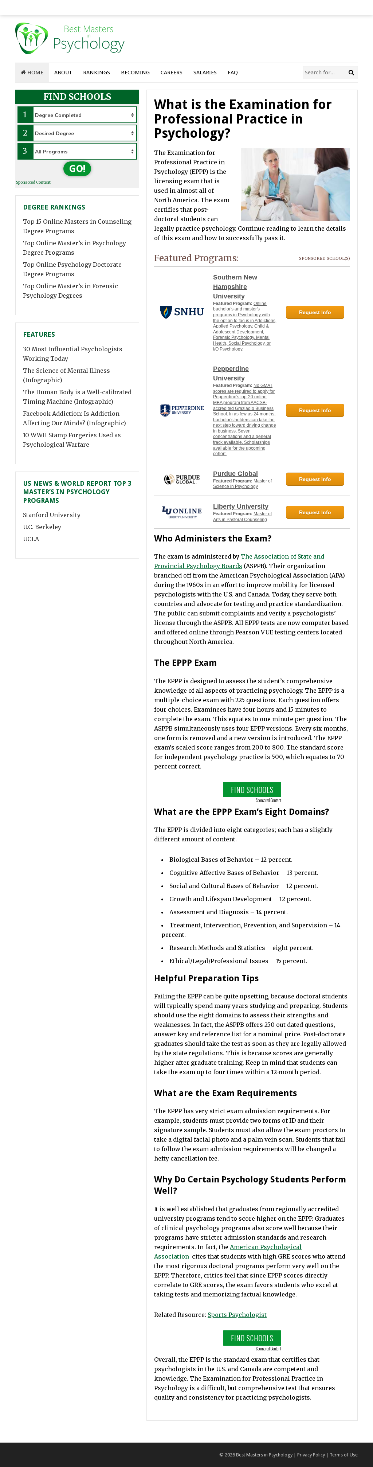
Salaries (205, 72)
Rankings (96, 72)
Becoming (135, 72)
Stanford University (52, 515)
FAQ (233, 72)
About (63, 72)
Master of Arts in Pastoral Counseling (242, 516)
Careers (171, 72)
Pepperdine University (231, 373)
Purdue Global (235, 473)
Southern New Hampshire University (235, 287)
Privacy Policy (311, 1455)
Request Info (315, 312)
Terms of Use (344, 1455)
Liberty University (240, 506)
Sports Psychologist (237, 1314)
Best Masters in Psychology (264, 1455)
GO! (77, 168)
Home (34, 72)
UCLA (31, 539)
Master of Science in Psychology (242, 483)
